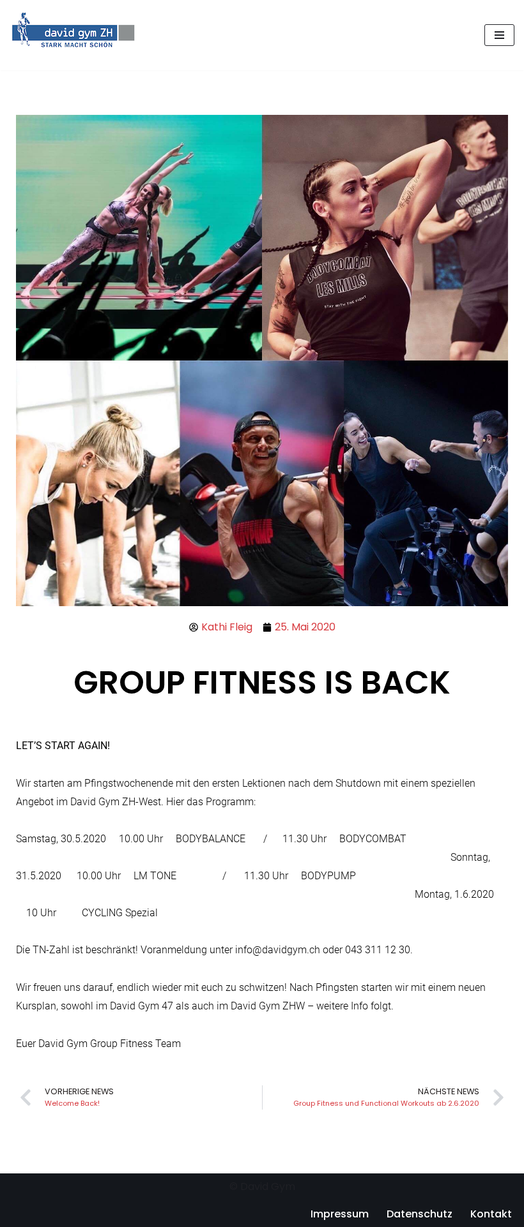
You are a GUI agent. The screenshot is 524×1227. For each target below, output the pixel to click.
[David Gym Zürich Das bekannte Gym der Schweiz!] (73, 35)
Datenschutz (419, 1214)
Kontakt (491, 1214)
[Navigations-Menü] (499, 35)
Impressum (340, 1214)
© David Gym (262, 1186)
